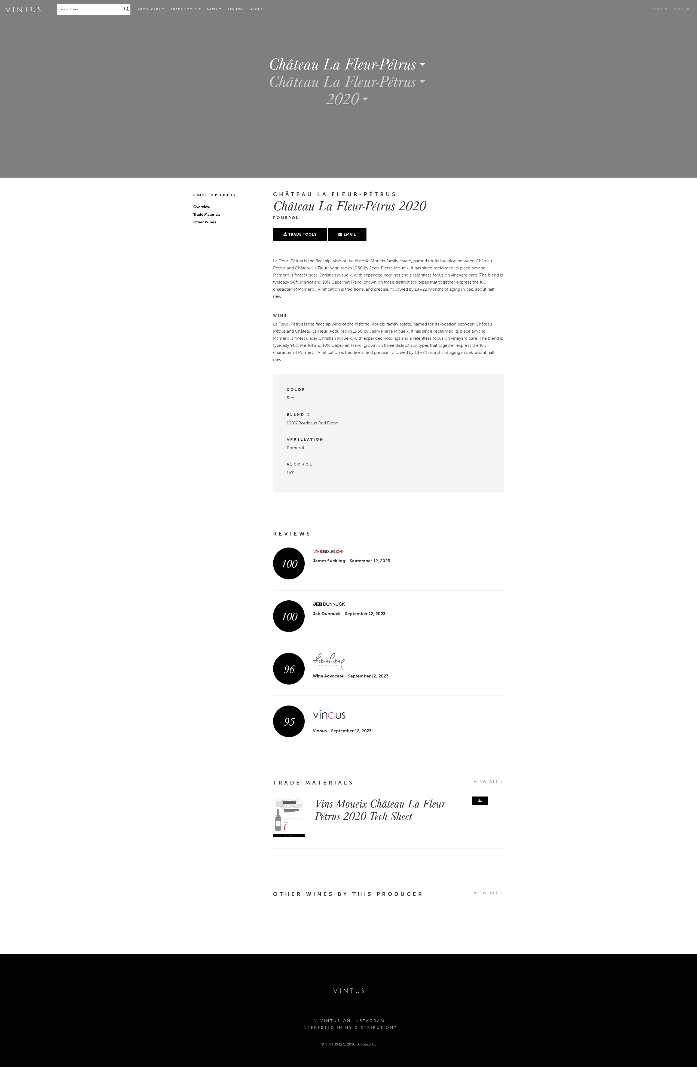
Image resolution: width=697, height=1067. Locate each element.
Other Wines (204, 222)
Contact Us (367, 1044)
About (256, 9)
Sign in (660, 9)
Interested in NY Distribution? (349, 1028)
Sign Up (682, 9)
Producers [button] (150, 9)
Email (349, 234)
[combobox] (348, 63)
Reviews (236, 9)
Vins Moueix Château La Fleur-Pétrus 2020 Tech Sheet (380, 809)
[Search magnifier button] (126, 9)
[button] (185, 10)
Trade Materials (206, 214)
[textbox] (348, 63)
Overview (201, 207)
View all (487, 781)
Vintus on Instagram (351, 1021)
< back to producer (214, 195)
